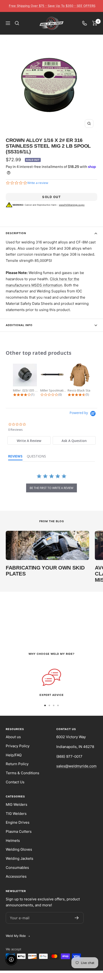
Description (16, 233)
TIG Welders (16, 813)
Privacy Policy (17, 746)
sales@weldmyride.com (76, 766)
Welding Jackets (19, 858)
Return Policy (17, 764)
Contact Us (15, 782)
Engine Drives (17, 822)
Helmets (13, 840)
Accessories (16, 876)
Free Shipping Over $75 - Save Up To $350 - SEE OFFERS (52, 6)
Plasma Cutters (19, 831)
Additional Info (19, 325)
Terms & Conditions (22, 773)
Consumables (17, 867)
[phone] (84, 23)
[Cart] (94, 23)
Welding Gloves (19, 849)
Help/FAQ (14, 755)
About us (13, 737)
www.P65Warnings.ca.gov (72, 205)
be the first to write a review (51, 488)
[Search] (17, 23)
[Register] (77, 917)
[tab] (29, 440)
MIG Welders (16, 804)
